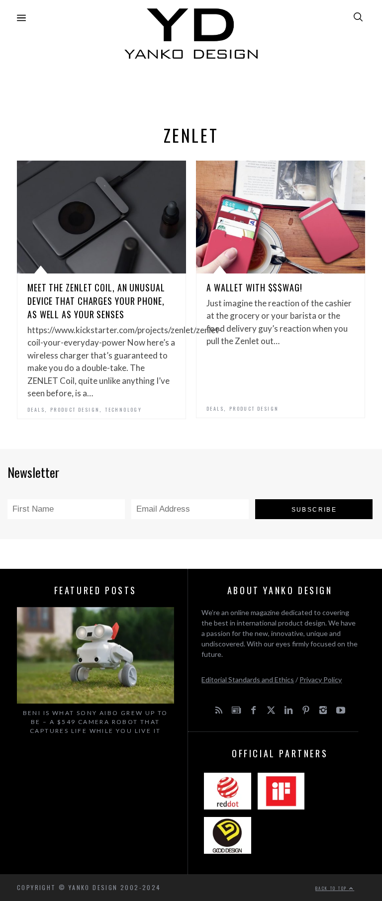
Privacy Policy (320, 679)
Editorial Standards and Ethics (247, 679)
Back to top (332, 888)
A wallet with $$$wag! (254, 287)
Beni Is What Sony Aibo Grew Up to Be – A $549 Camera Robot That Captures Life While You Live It (95, 721)
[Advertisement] (191, 89)
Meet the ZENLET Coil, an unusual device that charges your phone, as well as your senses (96, 301)
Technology (123, 409)
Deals (36, 409)
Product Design (75, 409)
